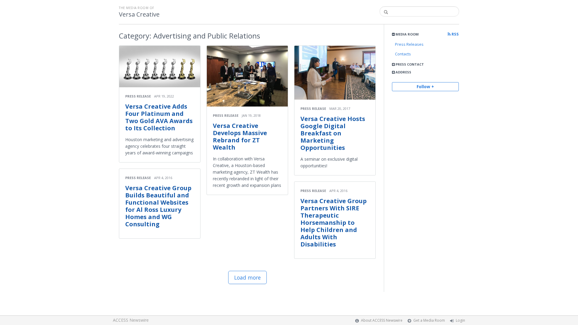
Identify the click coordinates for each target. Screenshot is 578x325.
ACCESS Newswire (131, 320)
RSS (455, 34)
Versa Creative (139, 14)
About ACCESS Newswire (381, 320)
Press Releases (409, 44)
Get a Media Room (429, 320)
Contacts (403, 54)
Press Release (138, 96)
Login (460, 320)
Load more (247, 277)
